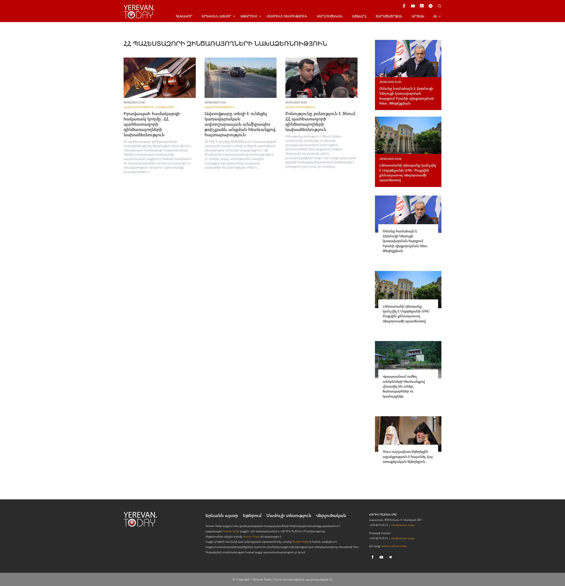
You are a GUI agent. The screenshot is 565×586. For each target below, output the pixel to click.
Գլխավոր (184, 16)
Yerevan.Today (231, 531)
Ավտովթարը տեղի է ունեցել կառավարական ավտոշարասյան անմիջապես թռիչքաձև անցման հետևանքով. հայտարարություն (240, 123)
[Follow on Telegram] (390, 557)
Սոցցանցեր (164, 107)
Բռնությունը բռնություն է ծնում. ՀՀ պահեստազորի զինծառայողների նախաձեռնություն (320, 121)
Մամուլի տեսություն (287, 16)
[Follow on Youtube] (381, 557)
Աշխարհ (359, 16)
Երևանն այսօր (221, 516)
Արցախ (418, 16)
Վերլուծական (330, 16)
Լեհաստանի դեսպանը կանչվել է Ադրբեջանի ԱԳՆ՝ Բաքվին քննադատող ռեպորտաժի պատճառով (407, 172)
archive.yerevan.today (394, 546)
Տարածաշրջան (389, 16)
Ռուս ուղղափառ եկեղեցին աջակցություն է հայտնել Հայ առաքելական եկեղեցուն (408, 456)
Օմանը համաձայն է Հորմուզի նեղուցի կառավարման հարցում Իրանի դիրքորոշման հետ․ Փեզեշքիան (406, 95)
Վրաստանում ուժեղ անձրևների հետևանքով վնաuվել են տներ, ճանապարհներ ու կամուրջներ (404, 386)
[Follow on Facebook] (372, 557)
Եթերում (249, 16)
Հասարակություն (139, 107)
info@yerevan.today (402, 525)
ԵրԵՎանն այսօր (216, 16)
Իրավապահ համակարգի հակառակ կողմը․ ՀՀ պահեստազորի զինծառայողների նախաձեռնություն (152, 123)
